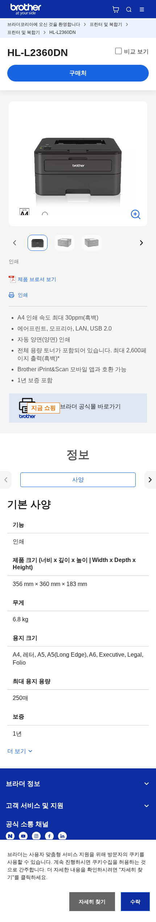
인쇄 (23, 295)
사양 (78, 479)
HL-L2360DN (62, 32)
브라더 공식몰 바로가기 (76, 407)
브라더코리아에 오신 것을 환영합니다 (43, 24)
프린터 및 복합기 (106, 24)
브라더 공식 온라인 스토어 (115, 9)
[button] (14, 243)
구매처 (78, 73)
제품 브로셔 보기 (37, 279)
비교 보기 (136, 51)
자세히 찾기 (92, 902)
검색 (128, 9)
